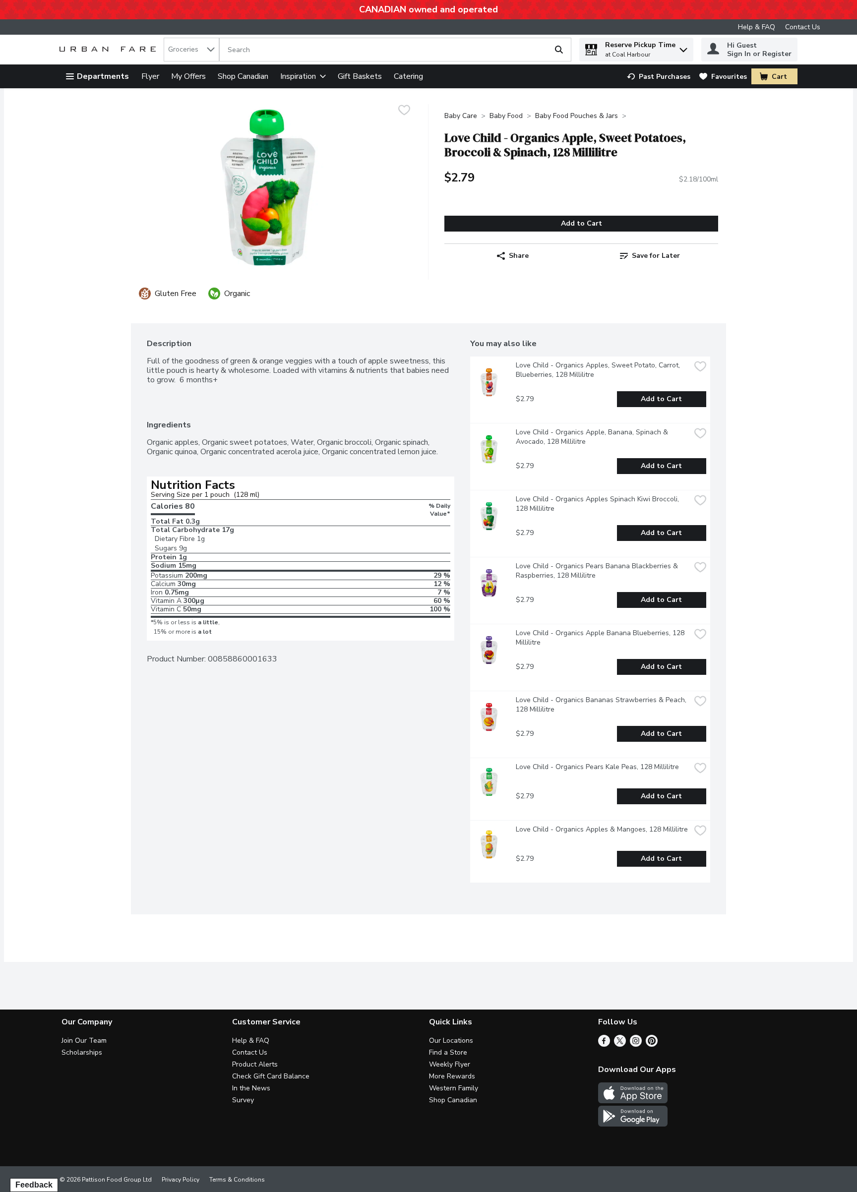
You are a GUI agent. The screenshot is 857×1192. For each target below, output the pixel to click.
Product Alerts (255, 1064)
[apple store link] (633, 1100)
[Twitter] (620, 1044)
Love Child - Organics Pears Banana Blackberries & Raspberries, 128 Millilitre (598, 570)
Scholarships (81, 1052)
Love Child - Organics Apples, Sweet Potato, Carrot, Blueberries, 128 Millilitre (599, 369)
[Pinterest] (652, 1044)
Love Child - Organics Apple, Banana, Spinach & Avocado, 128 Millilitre (593, 436)
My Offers (188, 76)
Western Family (453, 1088)
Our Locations (451, 1040)
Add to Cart (581, 223)
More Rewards (452, 1076)
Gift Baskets (360, 76)
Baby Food (506, 115)
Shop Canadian (243, 76)
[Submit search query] (559, 50)
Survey (243, 1100)
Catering (408, 76)
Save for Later (656, 255)
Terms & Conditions (237, 1180)
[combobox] (191, 49)
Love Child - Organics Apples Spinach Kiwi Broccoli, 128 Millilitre (598, 503)
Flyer (150, 76)
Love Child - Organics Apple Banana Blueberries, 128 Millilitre (601, 637)
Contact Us (802, 27)
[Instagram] (636, 1044)
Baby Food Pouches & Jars (576, 115)
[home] (110, 50)
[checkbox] (404, 111)
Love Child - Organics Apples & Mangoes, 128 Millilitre (602, 829)
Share (519, 255)
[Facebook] (604, 1044)
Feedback (34, 1185)
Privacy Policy (180, 1180)
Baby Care (460, 115)
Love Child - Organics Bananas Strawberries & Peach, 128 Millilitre (602, 704)
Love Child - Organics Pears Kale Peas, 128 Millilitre (597, 767)
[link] (658, 76)
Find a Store (448, 1052)
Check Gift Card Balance (270, 1076)
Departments (103, 76)
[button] (683, 47)
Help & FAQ (756, 27)
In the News (251, 1088)
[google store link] (633, 1124)
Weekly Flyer (449, 1064)
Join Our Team (84, 1040)
